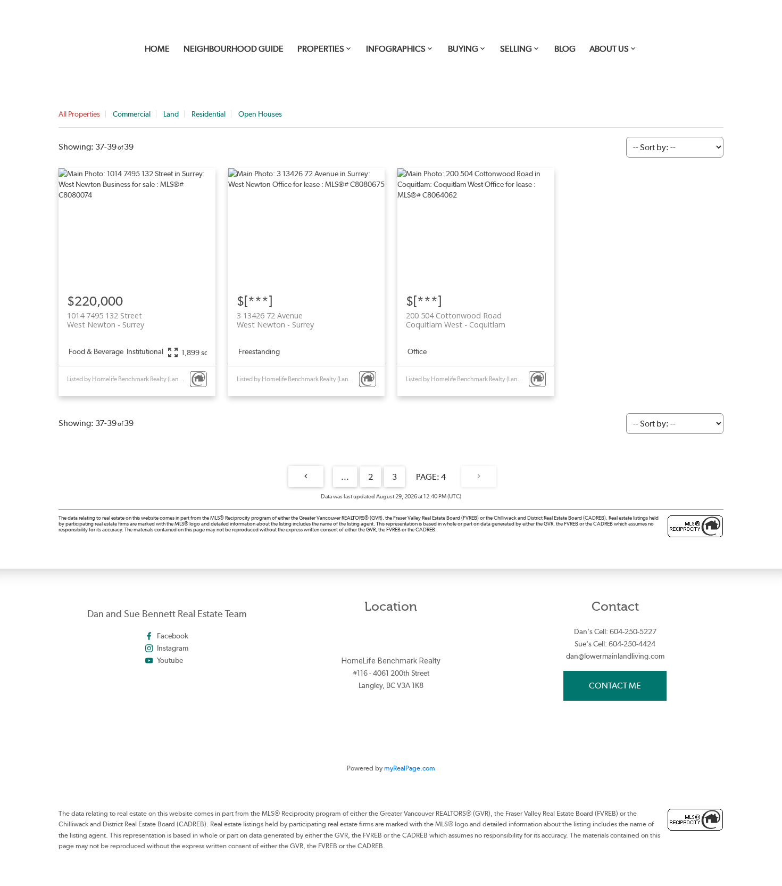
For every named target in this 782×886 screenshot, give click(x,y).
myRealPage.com (409, 768)
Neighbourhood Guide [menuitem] (234, 49)
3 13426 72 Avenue (275, 320)
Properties (320, 49)
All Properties (79, 114)
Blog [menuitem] (565, 49)
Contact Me (615, 685)
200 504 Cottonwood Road (455, 320)
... (345, 477)
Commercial (132, 114)
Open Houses (260, 114)
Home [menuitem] (157, 49)
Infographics (396, 49)
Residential (209, 114)
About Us (609, 49)
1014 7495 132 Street (105, 320)
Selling (516, 49)
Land (171, 114)
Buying (463, 49)
